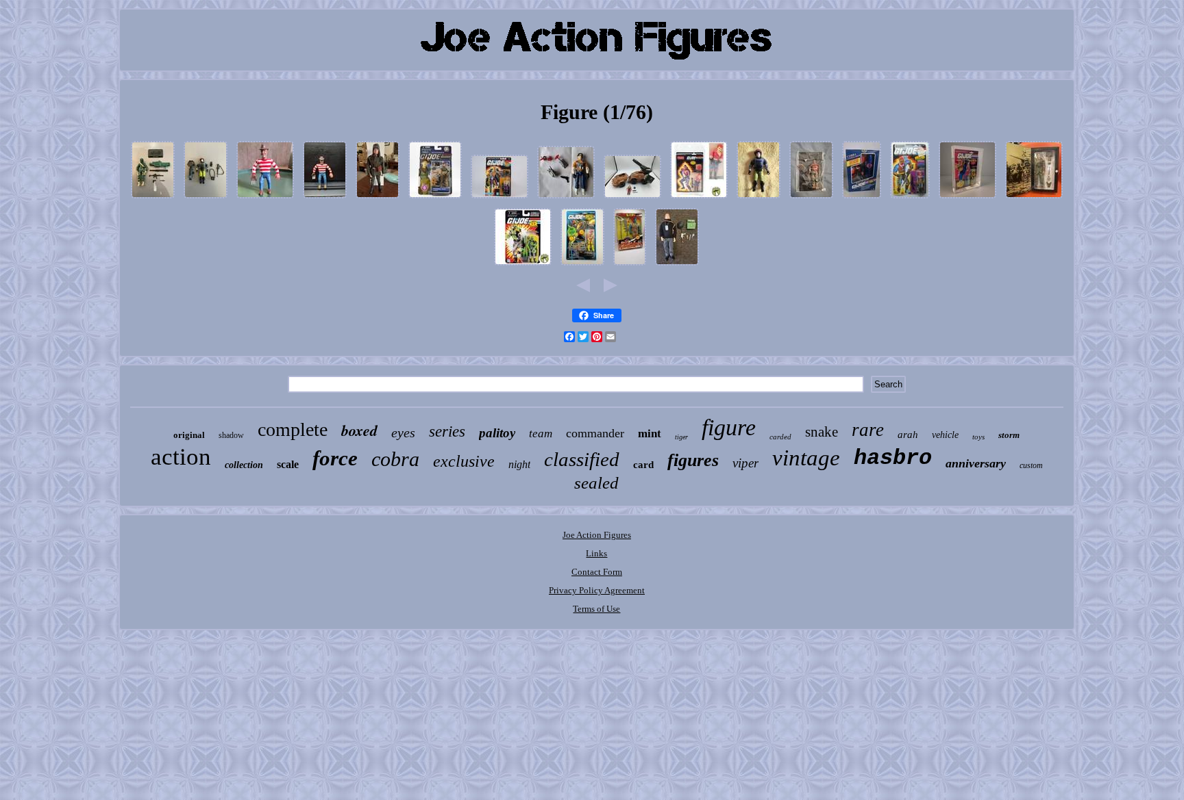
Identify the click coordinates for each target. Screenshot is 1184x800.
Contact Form (596, 572)
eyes (403, 432)
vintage (806, 458)
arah (908, 434)
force (335, 458)
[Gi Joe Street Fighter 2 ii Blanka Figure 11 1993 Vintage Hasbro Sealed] (630, 266)
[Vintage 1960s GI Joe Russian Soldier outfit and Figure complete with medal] (377, 199)
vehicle (945, 435)
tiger (681, 437)
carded (780, 437)
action (181, 456)
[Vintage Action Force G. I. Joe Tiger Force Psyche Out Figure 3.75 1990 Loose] (566, 199)
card (643, 464)
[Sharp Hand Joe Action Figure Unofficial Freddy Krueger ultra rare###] (324, 199)
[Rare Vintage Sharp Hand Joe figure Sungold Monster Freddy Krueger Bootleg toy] (265, 199)
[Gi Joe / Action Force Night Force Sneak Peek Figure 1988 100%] (205, 199)
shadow (231, 435)
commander (595, 433)
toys (978, 437)
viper (745, 463)
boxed (359, 430)
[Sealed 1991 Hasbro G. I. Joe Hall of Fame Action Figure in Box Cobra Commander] (862, 199)
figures (693, 460)
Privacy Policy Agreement (597, 590)
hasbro (893, 458)
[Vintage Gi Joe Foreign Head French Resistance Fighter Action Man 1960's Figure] (677, 266)
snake (821, 432)
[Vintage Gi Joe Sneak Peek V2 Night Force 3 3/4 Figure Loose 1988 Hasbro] (758, 199)
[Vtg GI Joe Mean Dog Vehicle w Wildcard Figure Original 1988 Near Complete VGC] (632, 199)
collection (244, 465)
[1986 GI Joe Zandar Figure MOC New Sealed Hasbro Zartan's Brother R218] (910, 199)
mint (649, 433)
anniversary (976, 463)
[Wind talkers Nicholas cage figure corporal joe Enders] (1034, 199)
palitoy (497, 433)
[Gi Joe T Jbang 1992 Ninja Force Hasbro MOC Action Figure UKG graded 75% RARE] (967, 199)
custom (1031, 465)
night (519, 464)
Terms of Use (596, 609)
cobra (395, 459)
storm (1009, 435)
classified (581, 459)
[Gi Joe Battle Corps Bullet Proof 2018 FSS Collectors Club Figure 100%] (152, 199)
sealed (596, 483)
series (447, 431)
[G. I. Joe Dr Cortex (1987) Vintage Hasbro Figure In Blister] (499, 199)
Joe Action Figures (597, 535)
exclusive (464, 461)
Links (596, 553)
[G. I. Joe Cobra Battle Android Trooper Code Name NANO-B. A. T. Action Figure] (523, 266)
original (189, 435)
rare (868, 430)
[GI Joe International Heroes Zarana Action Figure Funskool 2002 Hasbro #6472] (699, 199)
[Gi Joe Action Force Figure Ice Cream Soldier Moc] (582, 266)
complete (293, 429)
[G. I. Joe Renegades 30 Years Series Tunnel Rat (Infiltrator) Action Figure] (435, 199)
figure (729, 427)
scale (288, 464)
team (540, 433)
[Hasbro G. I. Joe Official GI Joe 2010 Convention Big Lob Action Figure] (811, 199)
